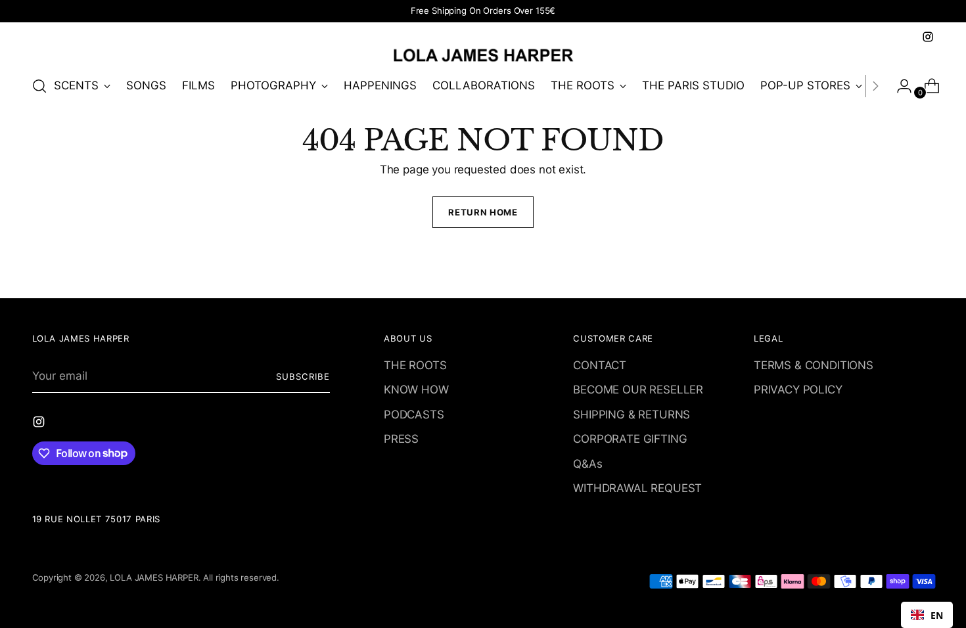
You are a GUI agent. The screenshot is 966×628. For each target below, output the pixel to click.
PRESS (401, 438)
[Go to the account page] (899, 86)
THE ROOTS (415, 365)
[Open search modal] (39, 86)
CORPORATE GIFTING (630, 438)
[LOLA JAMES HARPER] (483, 55)
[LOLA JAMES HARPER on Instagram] (928, 37)
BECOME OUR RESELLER (638, 389)
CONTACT (599, 365)
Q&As (587, 463)
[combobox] (927, 615)
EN (937, 615)
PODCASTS (414, 414)
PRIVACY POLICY (798, 389)
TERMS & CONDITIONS (813, 365)
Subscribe (303, 376)
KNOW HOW (416, 389)
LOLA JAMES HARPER (154, 577)
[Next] (875, 86)
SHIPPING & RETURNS (631, 414)
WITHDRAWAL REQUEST (637, 488)
